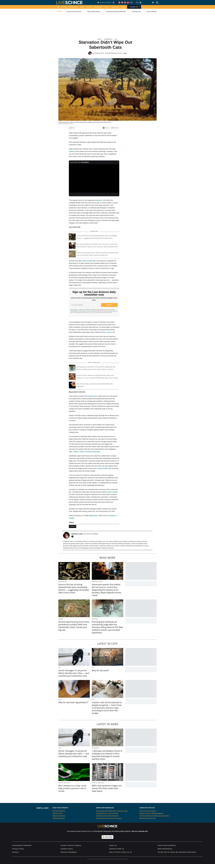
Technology (114, 7)
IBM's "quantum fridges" (93, 11)
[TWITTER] (72, 536)
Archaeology (73, 7)
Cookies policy (67, 849)
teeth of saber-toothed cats (102, 468)
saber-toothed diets (89, 261)
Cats (116, 39)
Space (107, 7)
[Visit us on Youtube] (122, 3)
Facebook (112, 515)
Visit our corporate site (139, 831)
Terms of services (90, 309)
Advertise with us (116, 849)
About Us (113, 845)
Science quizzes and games (147, 811)
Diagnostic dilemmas (59, 816)
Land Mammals (108, 39)
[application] (94, 178)
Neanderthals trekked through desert (116, 11)
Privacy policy (18, 849)
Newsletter (116, 127)
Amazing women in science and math (107, 813)
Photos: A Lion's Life (107, 332)
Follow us (107, 127)
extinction (98, 200)
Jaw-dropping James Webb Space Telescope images (112, 811)
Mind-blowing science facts (147, 818)
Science (89, 7)
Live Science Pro (136, 11)
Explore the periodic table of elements (107, 816)
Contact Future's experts (71, 845)
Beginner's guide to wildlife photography (151, 813)
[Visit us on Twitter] (116, 3)
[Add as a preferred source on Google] (107, 837)
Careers (15, 852)
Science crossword (152, 11)
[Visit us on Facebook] (114, 3)
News (125, 53)
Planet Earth (98, 7)
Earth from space (58, 813)
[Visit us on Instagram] (119, 3)
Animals (64, 7)
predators (72, 526)
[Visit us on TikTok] (128, 3)
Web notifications (165, 849)
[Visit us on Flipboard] (125, 3)
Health (82, 7)
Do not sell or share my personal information (177, 852)
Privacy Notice (74, 311)
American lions (92, 396)
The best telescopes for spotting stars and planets (154, 816)
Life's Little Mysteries (59, 811)
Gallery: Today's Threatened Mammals (87, 451)
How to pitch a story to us (120, 852)
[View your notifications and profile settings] (153, 2)
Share (73, 127)
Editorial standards (69, 852)
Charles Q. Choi (99, 53)
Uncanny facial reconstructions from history (109, 818)
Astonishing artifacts (59, 818)
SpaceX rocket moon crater (74, 11)
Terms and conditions (167, 845)
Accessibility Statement (21, 845)
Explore (123, 7)
